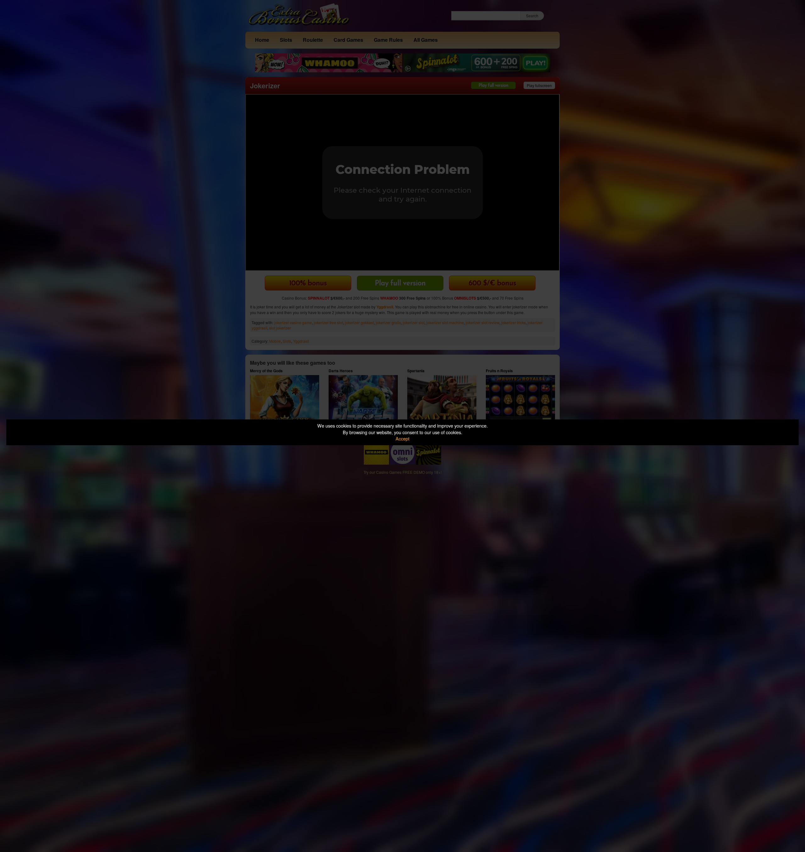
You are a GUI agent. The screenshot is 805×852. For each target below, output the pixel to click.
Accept (402, 438)
